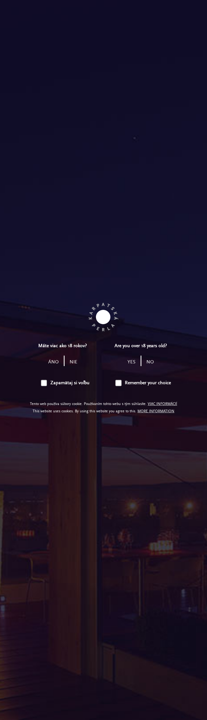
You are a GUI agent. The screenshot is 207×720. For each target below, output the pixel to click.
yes (131, 362)
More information (155, 411)
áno (53, 362)
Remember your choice (148, 383)
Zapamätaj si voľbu (69, 383)
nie (73, 362)
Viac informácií (162, 404)
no (150, 362)
